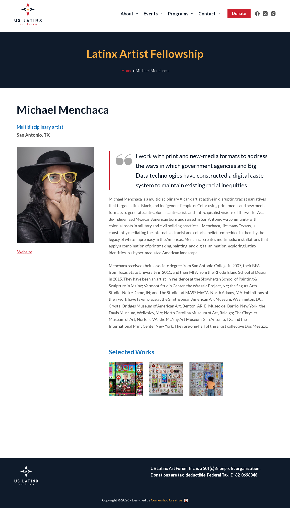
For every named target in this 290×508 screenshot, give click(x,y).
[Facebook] (257, 13)
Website (24, 251)
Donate (239, 13)
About (127, 13)
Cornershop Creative (166, 500)
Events (151, 13)
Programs (178, 13)
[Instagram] (273, 13)
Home (126, 70)
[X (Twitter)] (265, 13)
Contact (207, 13)
